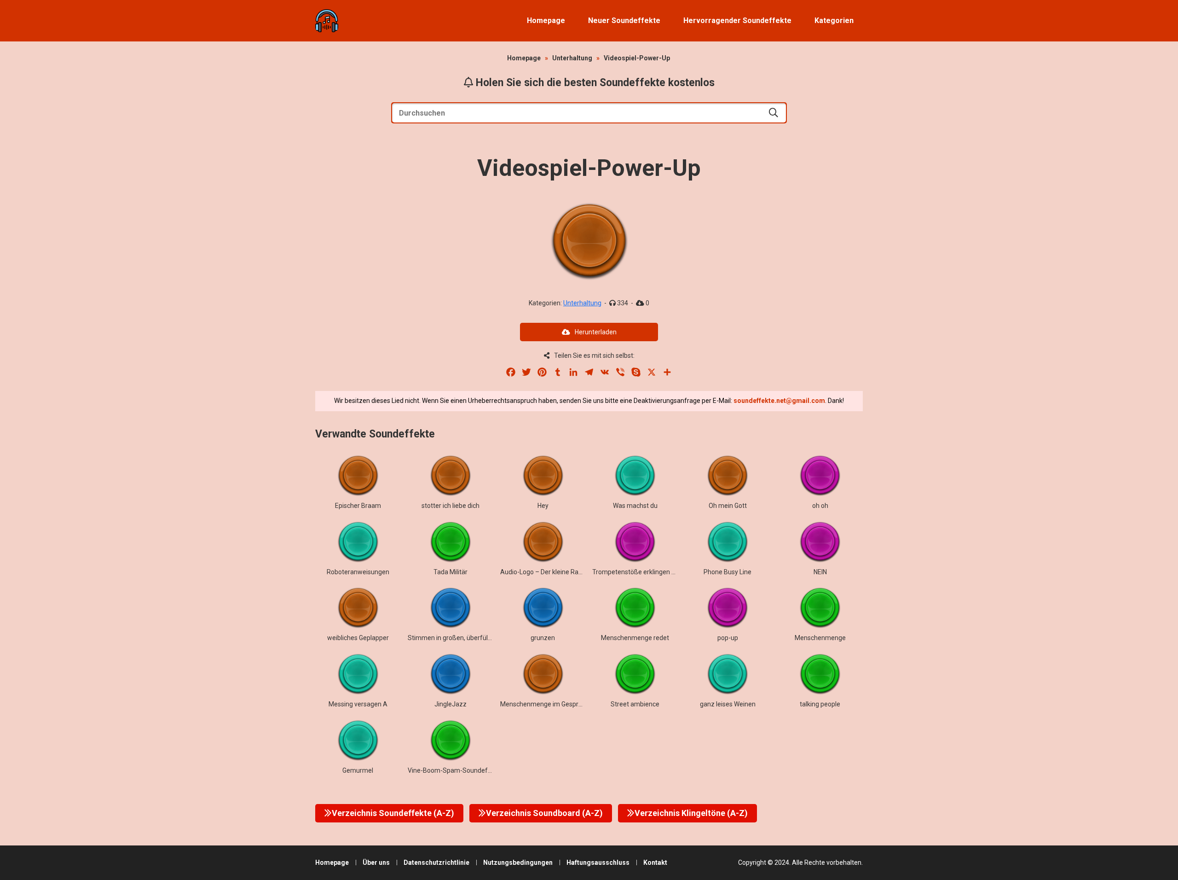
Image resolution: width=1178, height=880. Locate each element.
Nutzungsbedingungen (518, 862)
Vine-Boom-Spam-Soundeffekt (454, 770)
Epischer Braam (358, 505)
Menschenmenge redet (635, 637)
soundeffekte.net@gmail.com (779, 400)
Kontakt (655, 862)
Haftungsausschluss (597, 862)
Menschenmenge (820, 637)
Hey (543, 505)
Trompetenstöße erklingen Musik (640, 572)
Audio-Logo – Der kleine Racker (545, 572)
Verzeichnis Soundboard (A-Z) (544, 813)
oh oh (820, 505)
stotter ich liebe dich (450, 505)
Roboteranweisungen (358, 572)
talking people (820, 704)
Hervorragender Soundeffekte (737, 20)
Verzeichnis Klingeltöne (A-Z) (691, 813)
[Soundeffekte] (326, 20)
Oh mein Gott (728, 505)
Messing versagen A (358, 704)
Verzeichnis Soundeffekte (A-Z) (393, 813)
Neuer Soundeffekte (624, 20)
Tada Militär (450, 572)
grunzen (543, 637)
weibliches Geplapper (358, 637)
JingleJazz (450, 704)
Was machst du (635, 505)
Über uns (376, 862)
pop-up (727, 637)
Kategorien (834, 20)
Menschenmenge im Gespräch (544, 704)
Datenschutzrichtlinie (436, 862)
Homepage (546, 20)
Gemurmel (357, 770)
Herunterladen (596, 332)
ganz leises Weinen (728, 704)
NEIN (820, 572)
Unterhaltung (572, 58)
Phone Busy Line (727, 572)
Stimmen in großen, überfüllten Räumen (466, 637)
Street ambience (635, 704)
